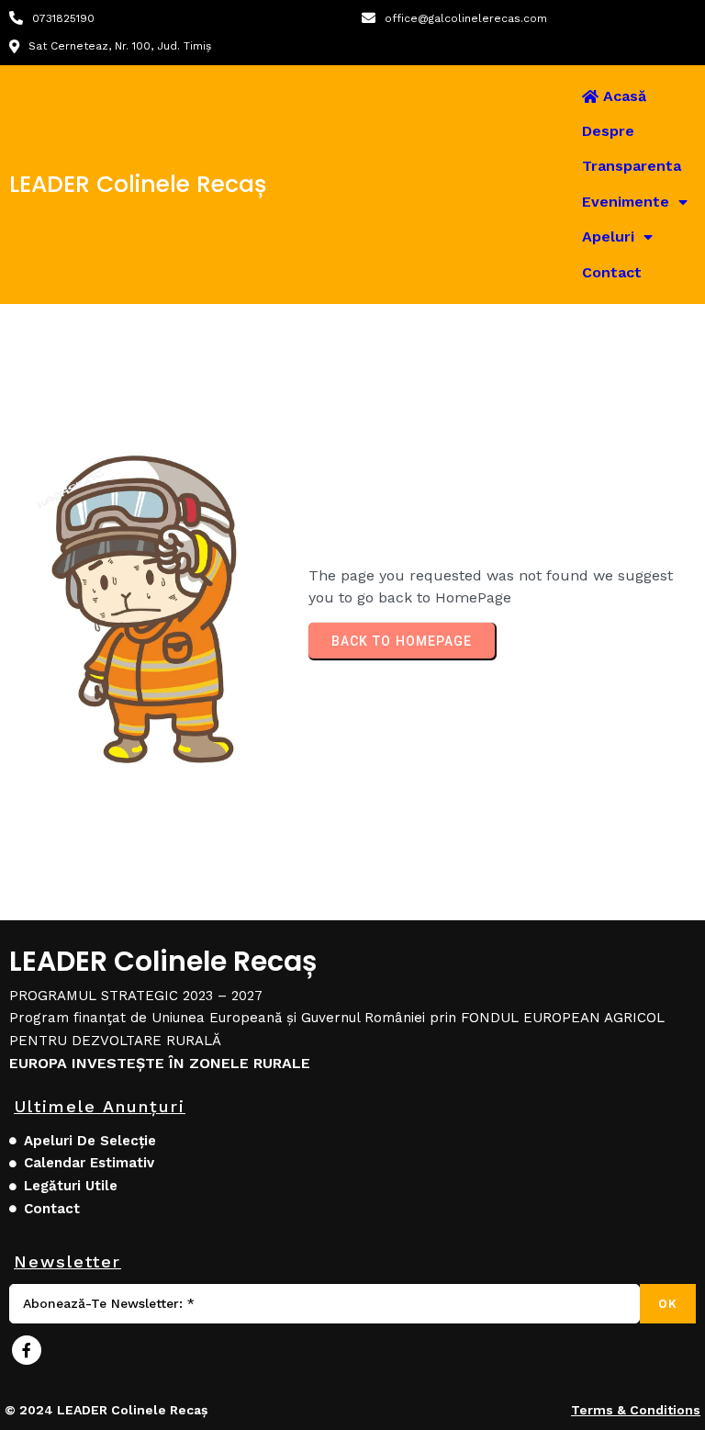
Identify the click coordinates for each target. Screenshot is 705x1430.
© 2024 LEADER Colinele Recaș (106, 1409)
